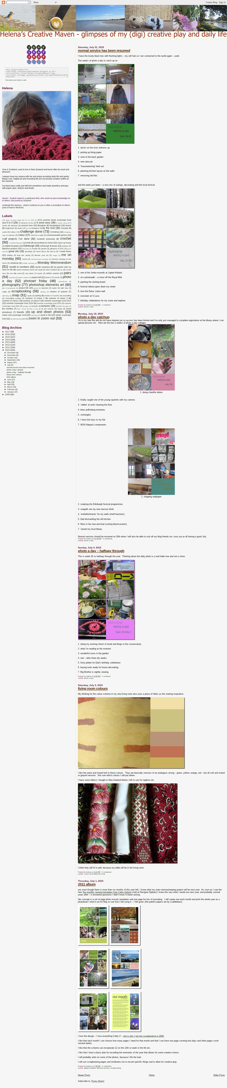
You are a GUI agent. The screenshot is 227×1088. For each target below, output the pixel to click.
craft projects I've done (15, 238)
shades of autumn (58, 291)
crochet (65, 238)
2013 (7, 342)
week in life (46, 315)
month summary (42, 267)
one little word (15, 273)
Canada (64, 228)
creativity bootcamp (46, 239)
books (20, 228)
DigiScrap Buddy (64, 243)
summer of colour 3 (58, 298)
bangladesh (55, 225)
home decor (41, 251)
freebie (35, 249)
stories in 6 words (52, 296)
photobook (63, 281)
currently (27, 243)
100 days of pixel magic (11, 220)
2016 (7, 334)
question (45, 288)
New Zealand (51, 270)
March (10, 387)
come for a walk (36, 235)
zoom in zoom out (41, 318)
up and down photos (47, 312)
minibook (14, 263)
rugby (4, 292)
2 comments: (107, 872)
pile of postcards (8, 288)
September (11, 360)
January (10, 392)
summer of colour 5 (32, 301)
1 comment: (106, 305)
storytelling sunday (13, 298)
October (10, 358)
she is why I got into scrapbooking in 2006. (143, 1036)
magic (55, 255)
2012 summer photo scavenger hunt (54, 220)
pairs (67, 273)
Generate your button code (15, 80)
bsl (27, 228)
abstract (14, 226)
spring (38, 295)
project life (24, 288)
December (11, 353)
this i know (21, 309)
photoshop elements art (46, 284)
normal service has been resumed (104, 50)
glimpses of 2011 (57, 249)
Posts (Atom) (97, 1081)
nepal (40, 270)
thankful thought (62, 306)
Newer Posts (84, 1075)
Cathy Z (13, 232)
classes (11, 235)
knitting (9, 255)
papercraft (36, 277)
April (9, 384)
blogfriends (9, 228)
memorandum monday (39, 259)
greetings (28, 251)
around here (27, 225)
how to (52, 251)
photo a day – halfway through (101, 551)
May (9, 382)
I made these (65, 251)
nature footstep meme (25, 270)
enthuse (65, 246)
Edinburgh (28, 245)
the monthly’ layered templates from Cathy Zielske (107, 892)
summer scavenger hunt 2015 (49, 303)
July (9, 365)
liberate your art (41, 255)
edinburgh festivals (48, 246)
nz (61, 270)
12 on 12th (29, 220)
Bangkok (42, 225)
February (11, 389)
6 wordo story (61, 223)
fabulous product (103, 1068)
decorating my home (97, 874)
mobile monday (28, 263)
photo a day (88, 307)
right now (64, 288)
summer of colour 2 (34, 298)
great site (14, 251)
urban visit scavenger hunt (14, 315)
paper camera (23, 277)
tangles (26, 306)
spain (29, 296)
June (9, 380)
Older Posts (219, 1075)
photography (11, 284)
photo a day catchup (93, 317)
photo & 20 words (52, 277)
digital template (90, 1068)
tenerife (35, 306)
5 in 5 (9, 222)
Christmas (54, 232)
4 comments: (108, 539)
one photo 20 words (33, 273)
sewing (43, 292)
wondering (15, 319)
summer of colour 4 (11, 301)
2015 (7, 337)
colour (86, 874)
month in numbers (19, 267)
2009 (7, 394)
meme (24, 259)
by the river (49, 228)
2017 (7, 332)
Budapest (35, 228)
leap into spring (23, 255)
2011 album (87, 884)
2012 (7, 345)
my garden (58, 267)
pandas (12, 277)
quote (54, 288)
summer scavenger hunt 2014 (19, 303)
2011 (7, 347)
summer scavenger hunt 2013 (57, 301)
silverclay (5, 296)
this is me (34, 309)
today (60, 309)
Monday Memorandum (54, 262)
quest (36, 288)
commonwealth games (57, 235)
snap (15, 295)
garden (44, 249)
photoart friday (35, 281)
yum (23, 319)
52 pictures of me (26, 223)
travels (20, 312)
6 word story (43, 222)
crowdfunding (14, 243)
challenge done (31, 231)
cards (4, 232)
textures (45, 306)
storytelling (66, 296)
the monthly (7, 309)
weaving (34, 315)
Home (152, 1075)
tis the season (48, 309)
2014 (7, 340)
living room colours (93, 688)
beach (68, 225)
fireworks (25, 249)
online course (52, 273)
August (10, 362)
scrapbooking (116, 1068)
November (11, 355)
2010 (7, 350)
